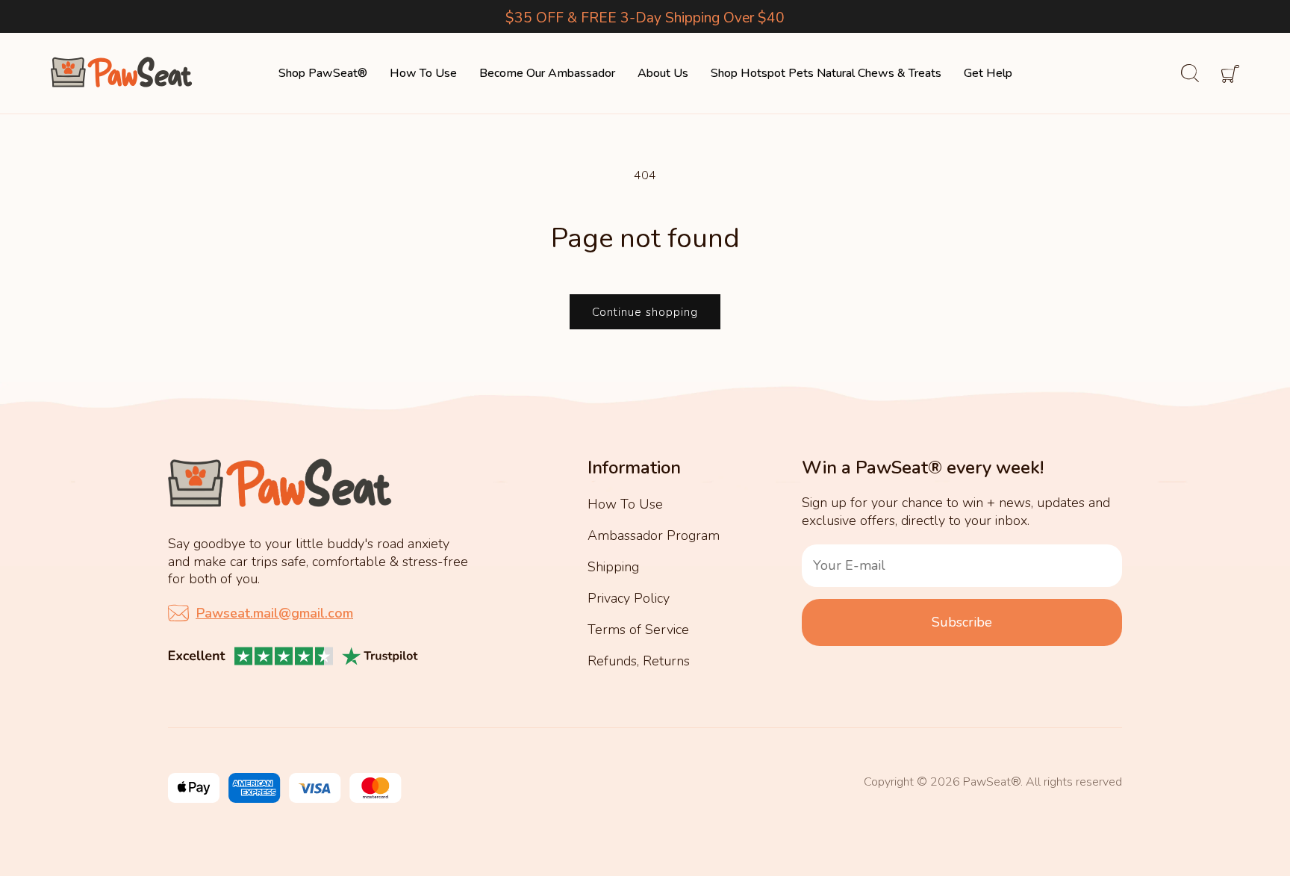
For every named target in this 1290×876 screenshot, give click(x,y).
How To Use (423, 73)
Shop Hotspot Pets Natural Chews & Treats (826, 73)
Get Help (988, 73)
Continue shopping (645, 312)
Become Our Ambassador (547, 73)
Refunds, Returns (639, 661)
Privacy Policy (629, 598)
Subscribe (962, 622)
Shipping (613, 567)
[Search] (1179, 73)
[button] (1219, 73)
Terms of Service (638, 630)
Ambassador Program (654, 535)
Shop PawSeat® (322, 73)
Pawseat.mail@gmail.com (274, 613)
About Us (663, 73)
